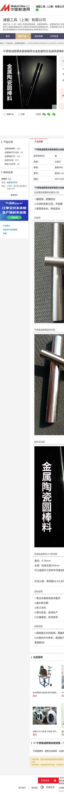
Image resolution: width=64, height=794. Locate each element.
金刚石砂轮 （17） (12, 160)
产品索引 (6, 226)
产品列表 (9, 43)
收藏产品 (10, 114)
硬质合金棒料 (51, 751)
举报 (23, 114)
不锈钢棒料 (38, 751)
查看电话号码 (12, 182)
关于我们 (22, 788)
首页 (2, 43)
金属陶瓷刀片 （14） (13, 156)
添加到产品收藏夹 (10, 229)
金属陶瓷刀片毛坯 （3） (14, 152)
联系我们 (35, 788)
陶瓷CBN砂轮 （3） (13, 164)
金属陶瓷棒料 (20, 43)
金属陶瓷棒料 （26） (13, 148)
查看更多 (14, 195)
